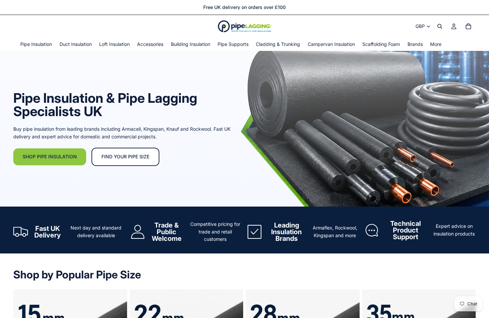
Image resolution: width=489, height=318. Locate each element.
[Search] (439, 26)
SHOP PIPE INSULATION (50, 156)
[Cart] (468, 26)
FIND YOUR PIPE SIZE (125, 156)
